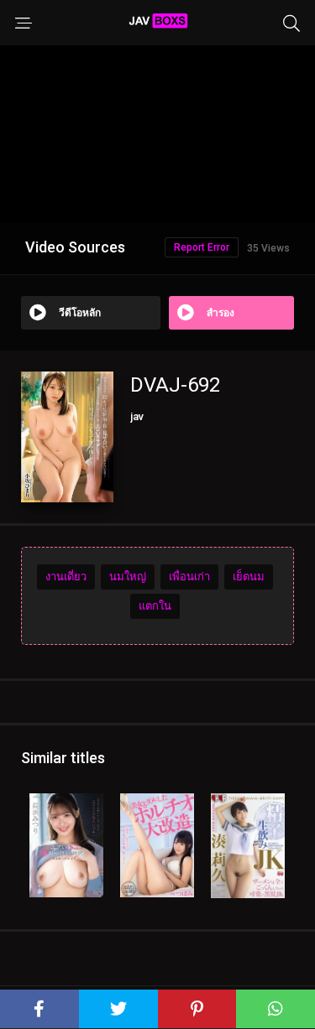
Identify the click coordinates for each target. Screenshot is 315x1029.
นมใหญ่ (127, 576)
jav (137, 416)
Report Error (201, 247)
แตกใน (155, 606)
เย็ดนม (249, 576)
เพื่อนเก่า (189, 576)
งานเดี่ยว (66, 576)
